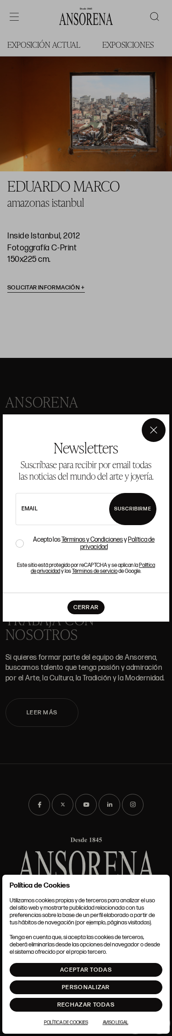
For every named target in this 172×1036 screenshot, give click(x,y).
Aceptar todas (86, 970)
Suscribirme (132, 509)
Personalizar (86, 987)
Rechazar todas (86, 1004)
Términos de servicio (94, 571)
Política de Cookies (66, 1022)
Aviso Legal (115, 1022)
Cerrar (86, 607)
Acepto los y (94, 543)
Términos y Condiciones (92, 539)
